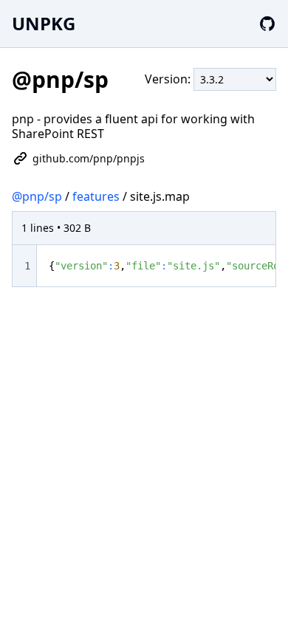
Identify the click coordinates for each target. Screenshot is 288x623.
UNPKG (43, 23)
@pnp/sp (37, 196)
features (96, 196)
